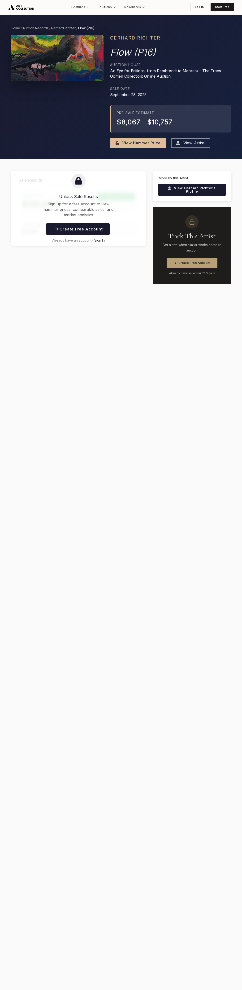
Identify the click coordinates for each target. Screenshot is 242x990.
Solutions (105, 7)
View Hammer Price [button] (140, 143)
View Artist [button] (193, 143)
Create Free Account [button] (80, 229)
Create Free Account (194, 263)
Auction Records (35, 28)
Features (78, 7)
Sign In (99, 240)
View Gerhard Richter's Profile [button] (194, 189)
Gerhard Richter (63, 28)
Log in (199, 7)
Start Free (222, 7)
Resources (132, 7)
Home (15, 28)
